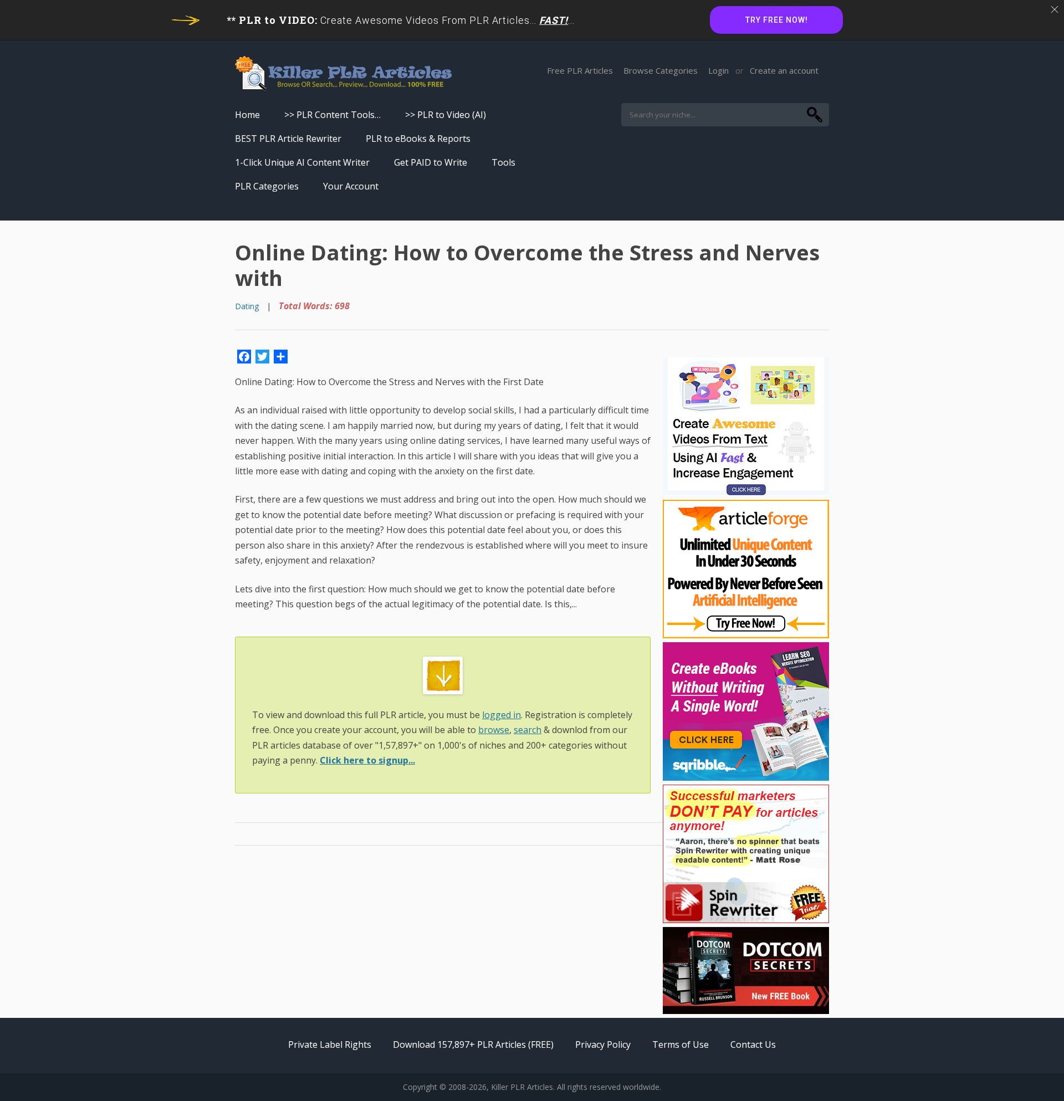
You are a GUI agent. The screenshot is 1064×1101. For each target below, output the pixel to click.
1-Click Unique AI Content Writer (302, 162)
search (527, 730)
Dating (247, 306)
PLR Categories (267, 186)
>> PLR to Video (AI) (445, 115)
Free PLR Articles (580, 70)
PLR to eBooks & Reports (418, 138)
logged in (501, 715)
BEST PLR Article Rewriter (288, 138)
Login (718, 70)
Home (247, 115)
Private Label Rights (329, 1044)
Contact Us (753, 1044)
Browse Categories (660, 70)
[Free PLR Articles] (343, 74)
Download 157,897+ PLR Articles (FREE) (473, 1044)
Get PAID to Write (430, 162)
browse (493, 730)
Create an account (784, 70)
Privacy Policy (603, 1044)
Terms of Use (680, 1044)
